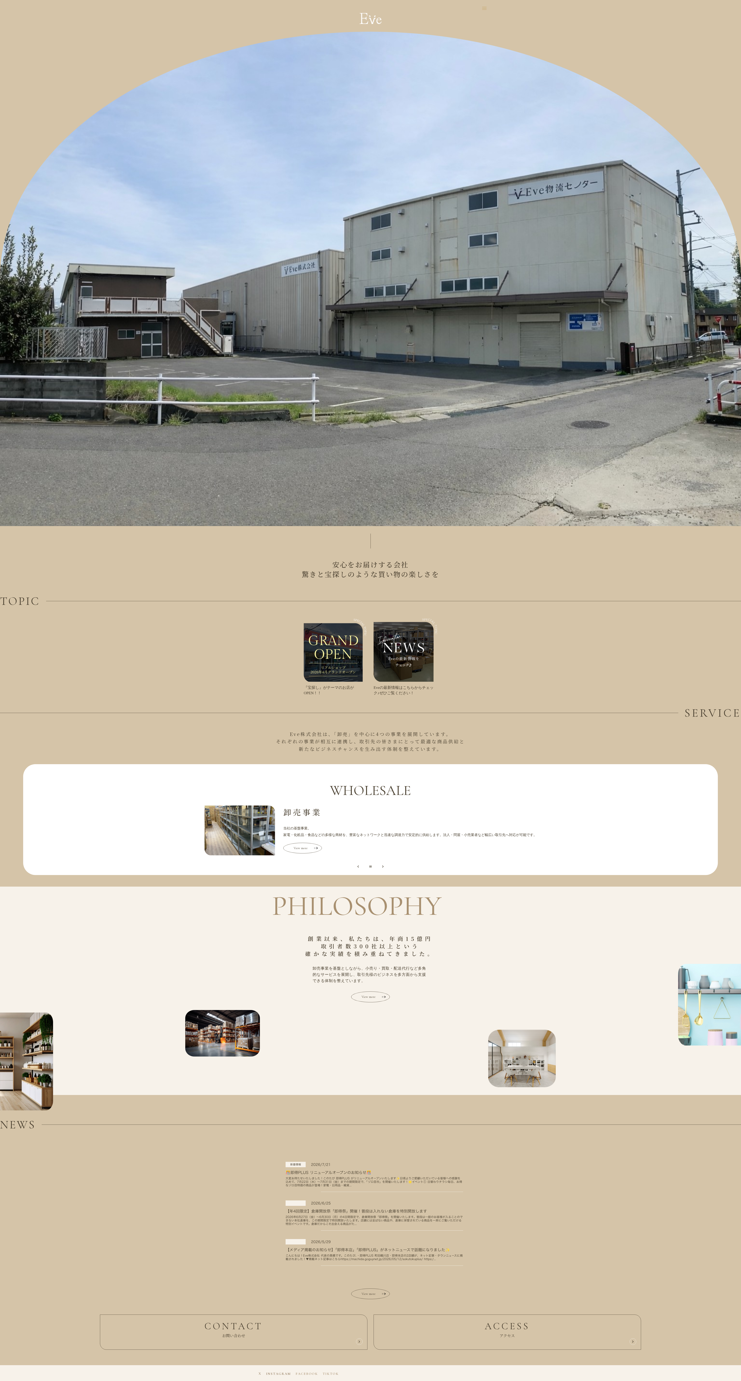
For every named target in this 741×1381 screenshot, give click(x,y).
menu (484, 8)
